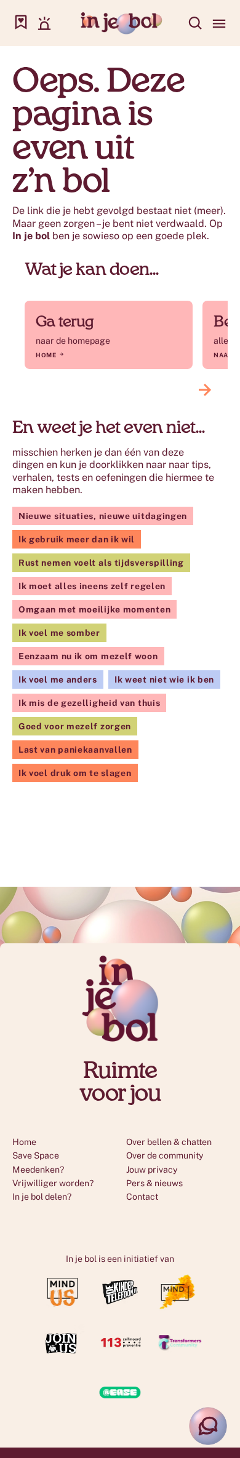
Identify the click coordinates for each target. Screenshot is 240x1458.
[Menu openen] (219, 23)
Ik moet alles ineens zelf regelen (92, 586)
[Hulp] (44, 23)
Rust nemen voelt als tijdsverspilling (101, 563)
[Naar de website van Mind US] (63, 1307)
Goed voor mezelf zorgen (74, 726)
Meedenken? (38, 1170)
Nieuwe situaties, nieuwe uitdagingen (102, 516)
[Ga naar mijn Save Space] (21, 23)
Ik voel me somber (59, 633)
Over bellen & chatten (169, 1142)
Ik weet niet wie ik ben (164, 679)
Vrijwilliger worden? (53, 1183)
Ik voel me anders (57, 679)
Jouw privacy (152, 1170)
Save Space (35, 1155)
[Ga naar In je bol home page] (120, 23)
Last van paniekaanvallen (75, 750)
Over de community (165, 1155)
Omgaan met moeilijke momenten (94, 609)
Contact (142, 1197)
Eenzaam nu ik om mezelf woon (88, 656)
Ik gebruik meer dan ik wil (76, 539)
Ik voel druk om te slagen (75, 773)
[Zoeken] (195, 23)
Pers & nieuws (154, 1183)
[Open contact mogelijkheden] (208, 1426)
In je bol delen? (41, 1197)
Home (46, 355)
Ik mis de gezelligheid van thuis (89, 703)
